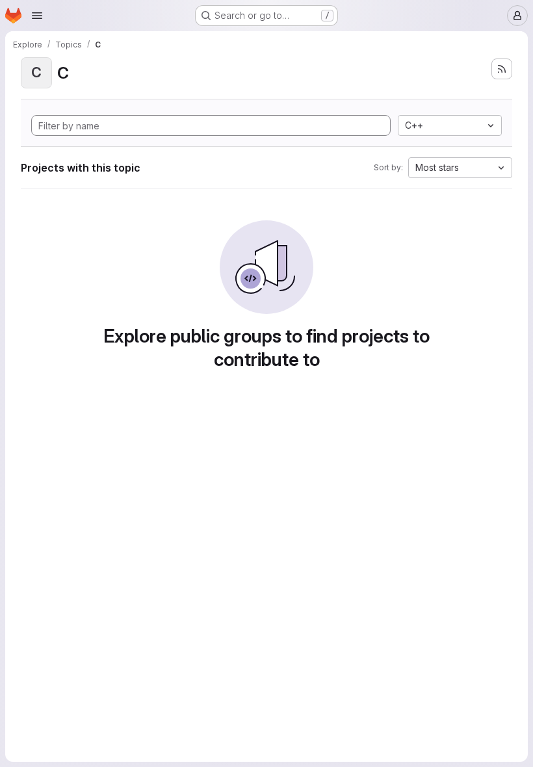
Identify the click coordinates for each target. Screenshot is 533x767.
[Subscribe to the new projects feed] (501, 68)
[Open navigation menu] (37, 15)
